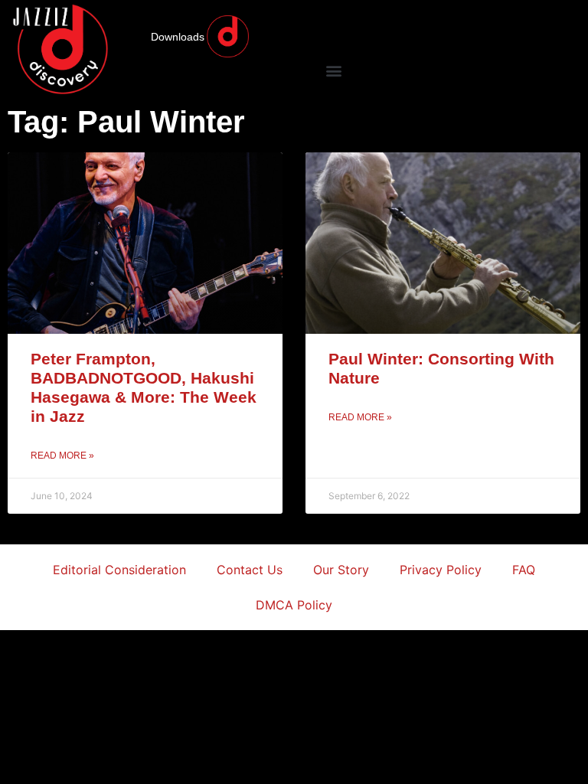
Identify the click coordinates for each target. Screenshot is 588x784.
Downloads (177, 37)
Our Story (341, 569)
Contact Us (250, 569)
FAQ (523, 569)
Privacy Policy (441, 569)
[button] (333, 70)
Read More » (62, 455)
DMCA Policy (294, 604)
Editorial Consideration (119, 569)
